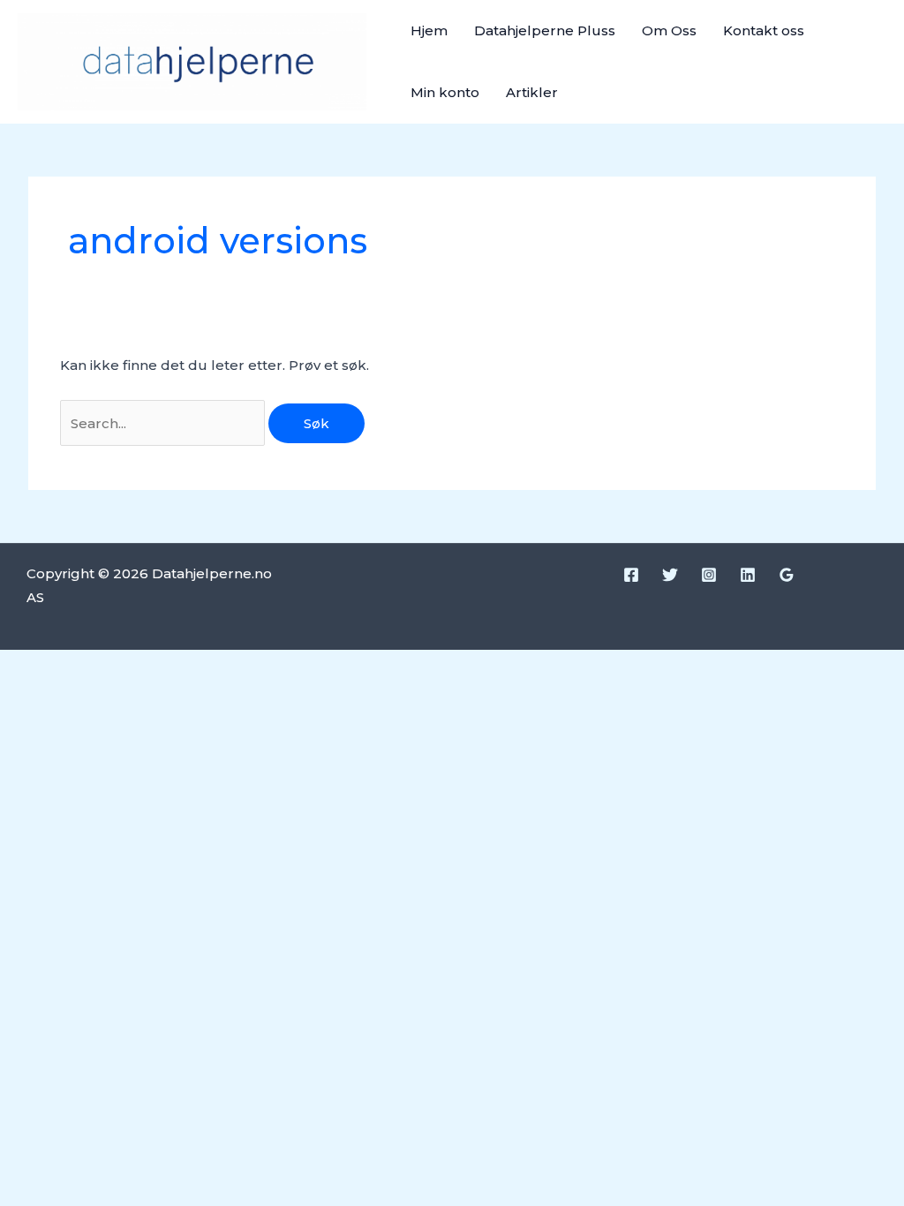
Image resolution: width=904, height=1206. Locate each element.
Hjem (429, 30)
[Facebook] (631, 575)
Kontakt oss (763, 30)
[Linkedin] (748, 575)
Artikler (532, 92)
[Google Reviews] (787, 575)
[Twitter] (670, 575)
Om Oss (669, 30)
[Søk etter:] (164, 423)
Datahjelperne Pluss (544, 30)
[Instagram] (709, 575)
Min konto (445, 92)
